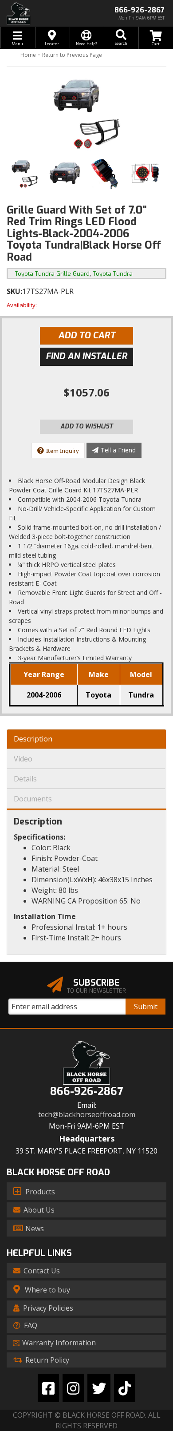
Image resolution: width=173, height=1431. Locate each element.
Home (28, 55)
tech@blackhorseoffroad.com (86, 1114)
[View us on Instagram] (73, 1388)
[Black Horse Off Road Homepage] (43, 13)
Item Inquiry (62, 451)
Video (23, 759)
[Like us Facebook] (48, 1388)
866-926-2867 (86, 1091)
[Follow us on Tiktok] (124, 1388)
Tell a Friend (118, 450)
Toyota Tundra (113, 273)
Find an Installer (86, 356)
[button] (121, 38)
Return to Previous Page (72, 55)
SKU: (14, 291)
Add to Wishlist (86, 426)
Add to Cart (86, 335)
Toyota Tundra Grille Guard (52, 273)
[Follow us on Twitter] (98, 1388)
